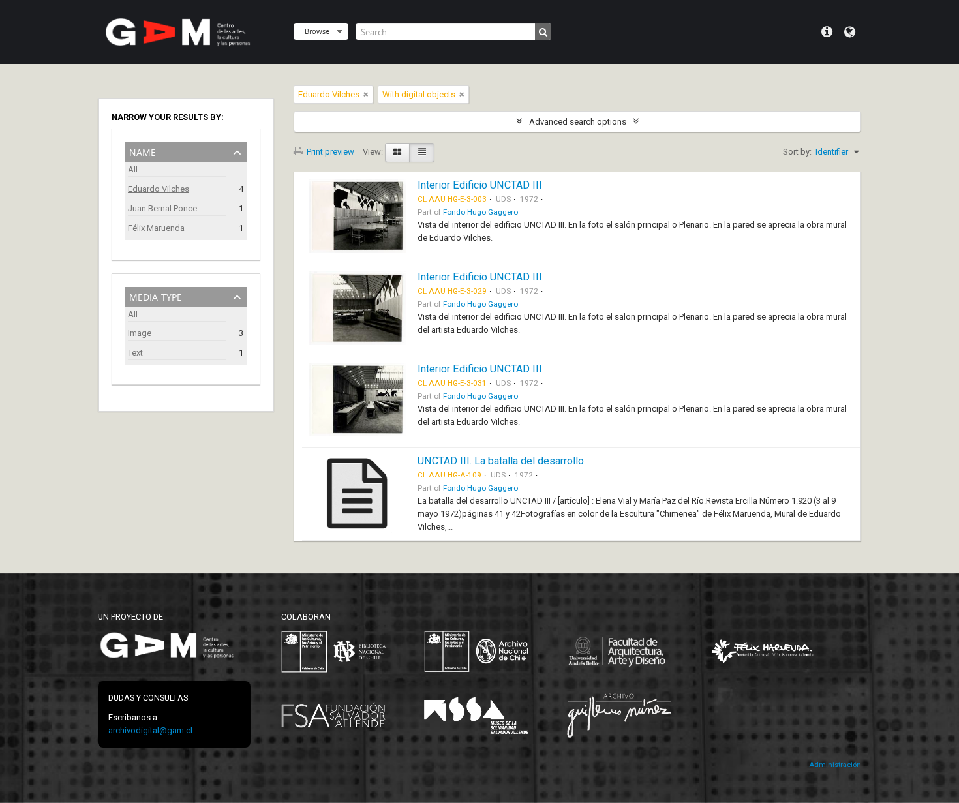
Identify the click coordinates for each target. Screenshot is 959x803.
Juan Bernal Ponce (162, 208)
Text (135, 352)
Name (142, 151)
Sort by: (797, 152)
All (133, 169)
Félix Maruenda (156, 228)
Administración (835, 765)
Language (849, 32)
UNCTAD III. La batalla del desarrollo (501, 461)
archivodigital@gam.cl (150, 730)
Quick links (826, 32)
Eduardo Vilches (158, 189)
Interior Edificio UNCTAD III (480, 185)
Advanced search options (577, 122)
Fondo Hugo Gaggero (480, 212)
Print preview (329, 152)
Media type (155, 296)
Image (139, 333)
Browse (317, 31)
